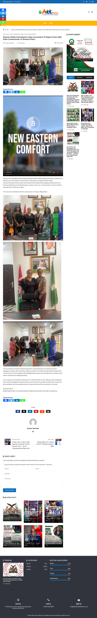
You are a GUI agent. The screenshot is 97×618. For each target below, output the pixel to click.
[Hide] (0, 25)
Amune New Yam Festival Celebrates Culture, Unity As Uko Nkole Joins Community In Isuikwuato (53, 514)
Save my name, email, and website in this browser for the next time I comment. (28, 464)
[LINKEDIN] (30, 411)
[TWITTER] (24, 411)
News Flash (23, 34)
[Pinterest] (3, 19)
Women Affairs (32, 34)
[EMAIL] (48, 411)
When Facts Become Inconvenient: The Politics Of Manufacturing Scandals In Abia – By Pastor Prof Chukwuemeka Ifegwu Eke (53, 538)
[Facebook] (5, 92)
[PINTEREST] (36, 411)
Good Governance (15, 34)
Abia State (6, 34)
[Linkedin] (17, 92)
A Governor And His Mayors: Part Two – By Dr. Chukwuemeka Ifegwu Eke (13, 579)
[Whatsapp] (22, 92)
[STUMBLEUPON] (42, 411)
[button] (10, 589)
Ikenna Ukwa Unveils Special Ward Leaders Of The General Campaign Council (73, 125)
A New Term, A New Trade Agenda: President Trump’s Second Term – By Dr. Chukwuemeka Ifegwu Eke (21, 444)
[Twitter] (11, 92)
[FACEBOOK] (18, 411)
